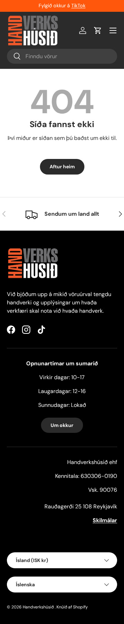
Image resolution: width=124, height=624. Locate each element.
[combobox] (62, 56)
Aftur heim (62, 166)
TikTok (78, 5)
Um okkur (62, 425)
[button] (97, 30)
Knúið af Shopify (72, 607)
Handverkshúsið (38, 607)
